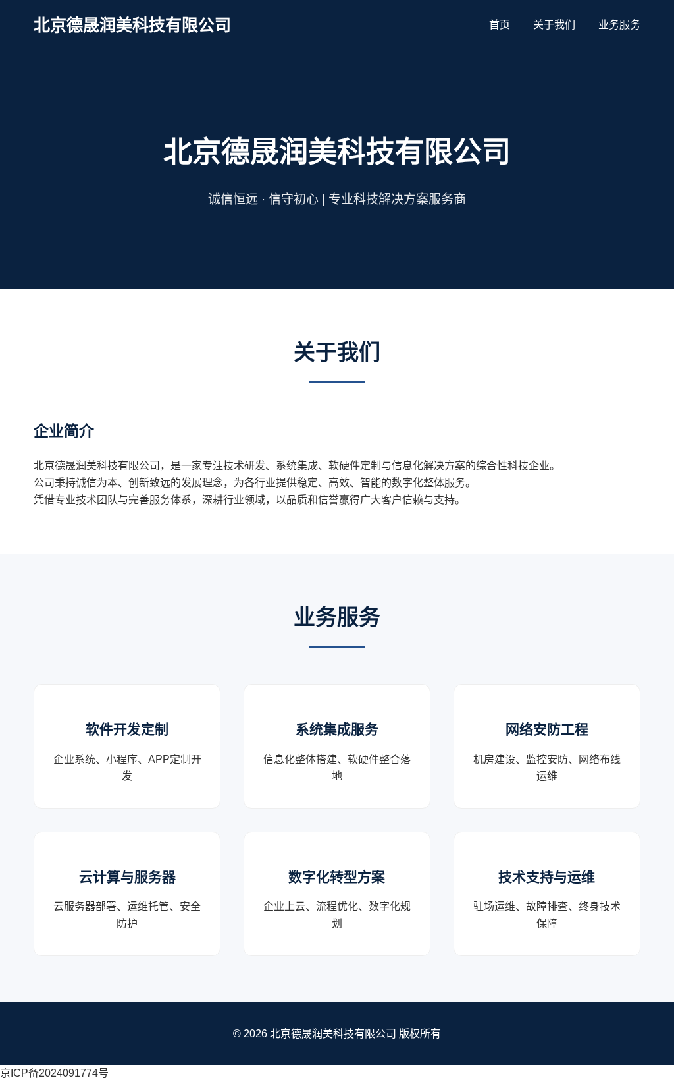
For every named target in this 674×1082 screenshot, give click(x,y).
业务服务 (619, 24)
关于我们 (554, 24)
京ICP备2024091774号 (54, 1073)
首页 (499, 24)
